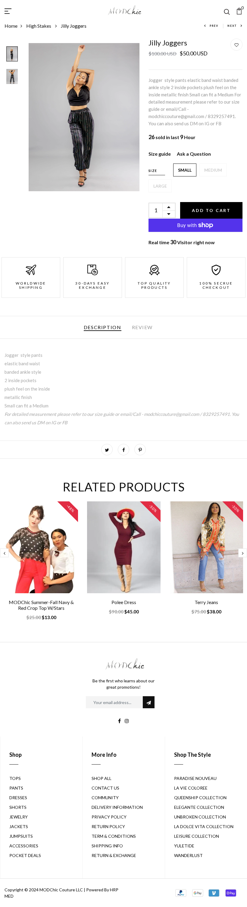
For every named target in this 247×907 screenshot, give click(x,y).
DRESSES (18, 797)
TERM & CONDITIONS (114, 836)
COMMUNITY (105, 797)
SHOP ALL (101, 778)
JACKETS (18, 826)
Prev (214, 25)
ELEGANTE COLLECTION (199, 807)
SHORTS (18, 807)
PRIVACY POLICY (109, 816)
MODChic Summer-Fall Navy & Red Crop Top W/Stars (41, 605)
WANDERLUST (188, 855)
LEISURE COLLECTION (196, 836)
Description (102, 327)
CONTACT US (105, 787)
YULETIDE (184, 845)
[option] (12, 54)
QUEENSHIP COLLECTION (200, 797)
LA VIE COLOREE (191, 787)
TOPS (15, 778)
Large (160, 186)
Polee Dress (123, 602)
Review (142, 327)
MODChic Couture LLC (61, 889)
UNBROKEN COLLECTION (200, 816)
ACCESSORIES (23, 845)
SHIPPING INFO (107, 845)
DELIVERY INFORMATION (117, 807)
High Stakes (39, 26)
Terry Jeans (206, 602)
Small (185, 170)
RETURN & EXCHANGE (114, 855)
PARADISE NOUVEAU (195, 778)
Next (232, 25)
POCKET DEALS (25, 855)
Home (11, 26)
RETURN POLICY (108, 826)
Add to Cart (211, 210)
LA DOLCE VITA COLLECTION (203, 826)
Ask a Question (194, 154)
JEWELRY (18, 816)
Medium (213, 170)
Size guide (160, 154)
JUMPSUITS (21, 836)
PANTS (16, 787)
